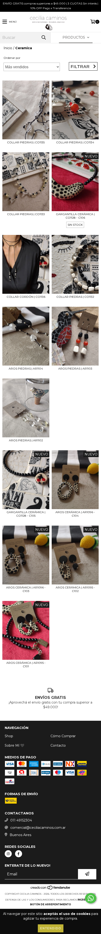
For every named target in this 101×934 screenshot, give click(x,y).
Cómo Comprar (63, 736)
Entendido (50, 928)
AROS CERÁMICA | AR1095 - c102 (75, 589)
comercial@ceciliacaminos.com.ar (38, 827)
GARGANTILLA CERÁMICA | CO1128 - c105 (26, 513)
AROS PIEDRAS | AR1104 (26, 368)
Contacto (58, 745)
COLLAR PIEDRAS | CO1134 (75, 142)
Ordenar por (12, 58)
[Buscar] (43, 37)
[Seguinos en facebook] (18, 853)
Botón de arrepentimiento (50, 904)
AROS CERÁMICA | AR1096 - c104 (75, 513)
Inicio (8, 48)
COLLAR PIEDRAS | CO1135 (26, 142)
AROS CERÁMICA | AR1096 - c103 (26, 589)
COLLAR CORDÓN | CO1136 (26, 296)
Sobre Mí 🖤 (14, 745)
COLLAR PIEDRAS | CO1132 (75, 296)
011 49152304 (21, 820)
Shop (9, 736)
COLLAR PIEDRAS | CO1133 (26, 214)
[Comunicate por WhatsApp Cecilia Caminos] (90, 898)
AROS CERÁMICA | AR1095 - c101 (26, 664)
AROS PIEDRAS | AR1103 (75, 368)
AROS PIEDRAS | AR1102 (26, 440)
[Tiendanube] (50, 889)
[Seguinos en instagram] (8, 853)
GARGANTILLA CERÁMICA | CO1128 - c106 (75, 215)
